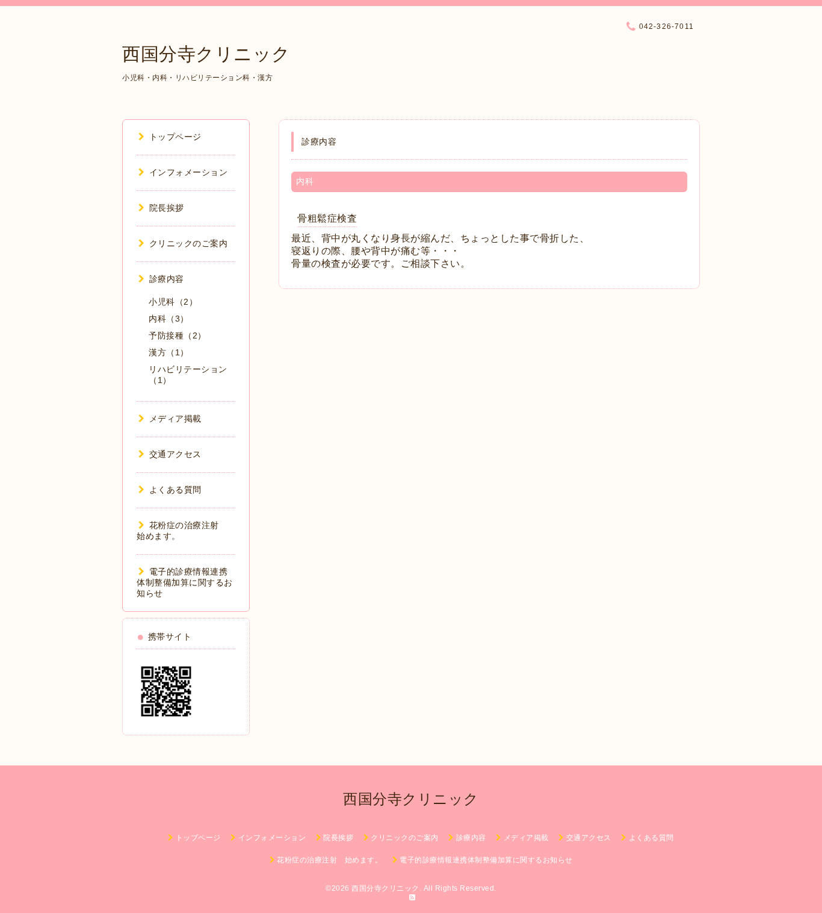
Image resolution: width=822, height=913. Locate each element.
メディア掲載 (175, 418)
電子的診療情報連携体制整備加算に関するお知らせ (185, 582)
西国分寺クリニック (206, 54)
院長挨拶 (166, 208)
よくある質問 (175, 489)
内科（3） (169, 318)
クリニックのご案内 (188, 243)
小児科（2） (173, 302)
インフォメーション (188, 172)
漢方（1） (169, 352)
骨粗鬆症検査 (327, 218)
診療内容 (166, 279)
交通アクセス (175, 454)
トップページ (175, 137)
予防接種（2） (177, 335)
